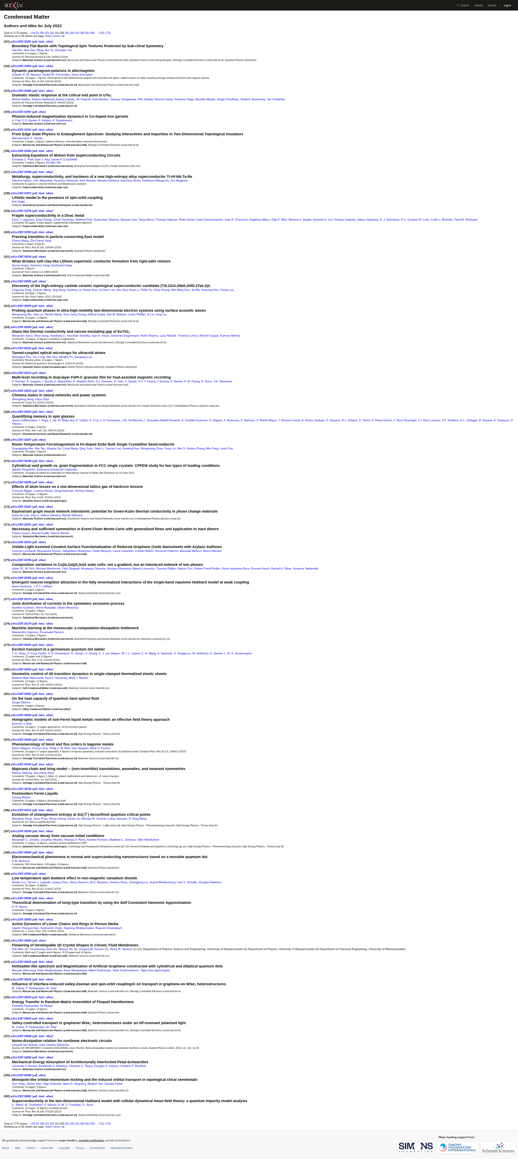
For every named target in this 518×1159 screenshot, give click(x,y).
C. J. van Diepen (109, 653)
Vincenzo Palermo (166, 550)
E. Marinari (248, 420)
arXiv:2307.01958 (21, 172)
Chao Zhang (162, 289)
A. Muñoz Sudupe (313, 420)
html (41, 41)
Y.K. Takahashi (222, 381)
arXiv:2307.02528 (21, 739)
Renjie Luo (19, 882)
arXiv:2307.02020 (21, 281)
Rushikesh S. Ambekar (53, 1065)
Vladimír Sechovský (252, 99)
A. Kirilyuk (44, 120)
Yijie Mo (17, 50)
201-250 (69, 32)
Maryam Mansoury (24, 970)
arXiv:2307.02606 (21, 940)
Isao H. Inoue (100, 335)
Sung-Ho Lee (20, 515)
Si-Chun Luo (107, 289)
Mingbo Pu (66, 356)
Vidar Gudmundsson (126, 970)
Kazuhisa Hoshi (130, 180)
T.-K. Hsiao (19, 653)
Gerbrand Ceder (61, 265)
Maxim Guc (185, 568)
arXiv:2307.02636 (21, 979)
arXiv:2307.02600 (21, 919)
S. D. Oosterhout (58, 653)
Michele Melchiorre (48, 568)
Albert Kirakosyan (99, 970)
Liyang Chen (60, 882)
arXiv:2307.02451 (21, 693)
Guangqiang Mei (22, 448)
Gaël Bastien (100, 99)
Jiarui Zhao (40, 818)
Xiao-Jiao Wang (33, 50)
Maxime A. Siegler (300, 219)
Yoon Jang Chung (74, 314)
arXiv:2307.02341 (21, 524)
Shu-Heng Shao (44, 772)
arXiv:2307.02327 (21, 506)
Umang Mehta (21, 797)
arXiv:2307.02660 (21, 1057)
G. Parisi (364, 420)
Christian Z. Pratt (23, 159)
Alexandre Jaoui (22, 335)
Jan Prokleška (276, 99)
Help (17, 1148)
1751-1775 (105, 32)
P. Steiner (177, 381)
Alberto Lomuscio (143, 568)
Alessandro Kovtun (49, 550)
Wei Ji (181, 448)
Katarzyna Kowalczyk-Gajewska (57, 469)
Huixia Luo (227, 289)
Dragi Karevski (64, 490)
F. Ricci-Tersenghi (405, 420)
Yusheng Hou (210, 289)
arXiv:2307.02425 (21, 669)
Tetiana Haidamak (43, 99)
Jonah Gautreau (63, 219)
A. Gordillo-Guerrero (195, 420)
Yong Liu (170, 448)
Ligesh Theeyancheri (25, 928)
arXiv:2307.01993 (21, 232)
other (49, 41)
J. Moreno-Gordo (289, 420)
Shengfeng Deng (23, 399)
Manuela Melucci (191, 550)
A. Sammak (164, 653)
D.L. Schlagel (468, 420)
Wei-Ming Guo (180, 289)
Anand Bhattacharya (163, 882)
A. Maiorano (231, 420)
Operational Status (121, 1148)
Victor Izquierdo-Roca (235, 568)
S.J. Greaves (104, 381)
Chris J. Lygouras (23, 219)
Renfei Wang (53, 314)
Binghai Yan (95, 1083)
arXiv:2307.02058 (21, 327)
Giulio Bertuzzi (102, 550)
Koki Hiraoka (88, 180)
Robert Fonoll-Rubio (207, 568)
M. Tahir (51, 988)
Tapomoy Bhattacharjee (79, 928)
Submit (478, 5)
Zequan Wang (42, 289)
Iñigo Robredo (52, 1083)
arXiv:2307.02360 (21, 577)
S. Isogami (33, 381)
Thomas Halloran (166, 219)
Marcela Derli (20, 138)
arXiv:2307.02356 (21, 560)
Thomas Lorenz (188, 335)
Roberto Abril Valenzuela (27, 677)
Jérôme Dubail (84, 490)
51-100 (40, 32)
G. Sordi (87, 1104)
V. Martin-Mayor (266, 420)
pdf (35, 41)
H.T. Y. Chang (147, 381)
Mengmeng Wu (22, 314)
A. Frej (16, 120)
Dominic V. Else (22, 723)
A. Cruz (94, 420)
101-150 (49, 32)
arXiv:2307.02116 (21, 348)
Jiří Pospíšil (83, 99)
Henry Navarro (79, 882)
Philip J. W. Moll (60, 748)
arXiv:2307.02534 (21, 764)
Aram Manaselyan (75, 970)
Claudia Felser (113, 1083)
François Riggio (22, 490)
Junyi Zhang (44, 219)
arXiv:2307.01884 (21, 90)
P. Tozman (18, 381)
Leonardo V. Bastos (24, 1065)
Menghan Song (22, 818)
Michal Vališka (21, 99)
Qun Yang (18, 1083)
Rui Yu (49, 50)
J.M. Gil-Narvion (132, 420)
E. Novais (37, 138)
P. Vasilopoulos (35, 988)
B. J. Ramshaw (389, 219)
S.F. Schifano (450, 420)
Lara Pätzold (168, 335)
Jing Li (35, 515)
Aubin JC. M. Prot (23, 568)
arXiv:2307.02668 (21, 1075)
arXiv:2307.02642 (21, 1018)
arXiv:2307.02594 (21, 873)
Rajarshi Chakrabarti (109, 928)
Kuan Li (134, 289)
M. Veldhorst (200, 653)
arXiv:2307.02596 (21, 898)
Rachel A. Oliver (281, 568)
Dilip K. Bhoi (279, 219)
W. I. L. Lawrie (131, 653)
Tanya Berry (146, 219)
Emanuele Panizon (52, 632)
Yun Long (39, 356)
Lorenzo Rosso (43, 490)
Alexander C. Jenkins (25, 839)
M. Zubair (18, 988)
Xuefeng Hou (130, 448)
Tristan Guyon (21, 533)
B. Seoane (485, 420)
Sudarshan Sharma (106, 219)
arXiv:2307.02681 (21, 1096)
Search (465, 5)
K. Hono (207, 381)
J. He (53, 420)
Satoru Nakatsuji (367, 219)
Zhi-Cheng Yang (40, 240)
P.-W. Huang (192, 381)
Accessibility (97, 1148)
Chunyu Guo (40, 748)
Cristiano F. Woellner (133, 1065)
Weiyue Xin (65, 949)
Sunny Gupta (20, 265)
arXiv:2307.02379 (21, 623)
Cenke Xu (73, 818)
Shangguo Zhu (21, 356)
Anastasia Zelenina (93, 568)
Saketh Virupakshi (23, 469)
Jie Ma (195, 289)
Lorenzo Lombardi (23, 550)
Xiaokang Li (57, 335)
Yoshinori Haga (184, 99)
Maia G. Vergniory (74, 1083)
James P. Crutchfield (64, 159)
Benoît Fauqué (209, 335)
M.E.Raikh (18, 201)
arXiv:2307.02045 (21, 305)
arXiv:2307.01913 (21, 129)
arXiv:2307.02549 (21, 831)
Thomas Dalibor (166, 568)
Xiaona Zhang (196, 448)
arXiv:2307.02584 (21, 852)
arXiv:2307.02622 (21, 961)
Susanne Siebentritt (305, 568)
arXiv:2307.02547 (21, 810)
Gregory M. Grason (91, 949)
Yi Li (403, 219)
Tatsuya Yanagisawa (123, 99)
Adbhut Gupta (96, 314)
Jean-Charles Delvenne (54, 1044)
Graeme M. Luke (418, 219)
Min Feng (212, 448)
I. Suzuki (47, 381)
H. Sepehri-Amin (83, 381)
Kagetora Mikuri (260, 219)
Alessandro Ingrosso (25, 632)
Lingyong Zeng (21, 289)
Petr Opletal (145, 99)
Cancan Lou (113, 448)
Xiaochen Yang (40, 265)
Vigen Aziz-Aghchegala (155, 970)
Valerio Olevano (50, 515)
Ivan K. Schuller (187, 882)
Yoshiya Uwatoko (345, 219)
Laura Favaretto (123, 550)
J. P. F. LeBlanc (43, 586)
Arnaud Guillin (40, 533)
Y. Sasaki (131, 381)
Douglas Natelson (210, 882)
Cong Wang (70, 448)
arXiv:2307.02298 (21, 482)
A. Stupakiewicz (62, 120)
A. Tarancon (501, 420)
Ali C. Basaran (99, 882)
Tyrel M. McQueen (466, 219)
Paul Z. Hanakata (56, 677)
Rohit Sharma (149, 335)
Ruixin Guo (90, 289)
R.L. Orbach (349, 420)
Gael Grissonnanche (209, 219)
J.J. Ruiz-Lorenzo (429, 420)
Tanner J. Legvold (38, 882)
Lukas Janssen (117, 818)
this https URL (53, 162)
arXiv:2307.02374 (21, 599)
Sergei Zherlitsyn (228, 99)
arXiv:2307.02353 (21, 542)
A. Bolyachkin (62, 381)
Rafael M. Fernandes (56, 74)
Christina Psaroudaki (25, 1005)
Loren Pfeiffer (136, 314)
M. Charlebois (34, 1104)
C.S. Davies (29, 120)
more (57, 35)
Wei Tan (40, 448)
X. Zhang (91, 653)
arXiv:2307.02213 (21, 372)
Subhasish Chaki (51, 928)
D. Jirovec (77, 653)
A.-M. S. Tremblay (69, 1104)
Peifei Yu (146, 289)
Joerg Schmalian (82, 74)
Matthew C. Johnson (122, 839)
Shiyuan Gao (128, 219)
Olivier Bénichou (67, 607)
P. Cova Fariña (37, 653)
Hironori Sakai (164, 99)
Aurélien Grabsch (23, 607)
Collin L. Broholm (442, 219)
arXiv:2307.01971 (21, 193)
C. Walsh (17, 1104)
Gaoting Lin (74, 289)
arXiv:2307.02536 (21, 788)
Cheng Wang (20, 240)
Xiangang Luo (83, 356)
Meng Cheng (57, 818)
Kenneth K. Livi (322, 219)
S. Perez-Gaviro (382, 420)
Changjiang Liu (138, 882)
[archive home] (13, 5)
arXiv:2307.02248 (21, 461)
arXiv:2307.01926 (21, 150)
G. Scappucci (182, 653)
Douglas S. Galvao (106, 1065)
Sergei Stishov (21, 702)
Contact (30, 1148)
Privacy (80, 1148)
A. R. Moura (19, 906)
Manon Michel (60, 533)
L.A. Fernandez (110, 420)
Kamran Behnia (230, 335)
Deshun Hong (118, 882)
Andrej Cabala (65, 99)
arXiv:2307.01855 (21, 66)
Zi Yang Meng (137, 818)
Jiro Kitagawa (179, 180)
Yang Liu (161, 314)
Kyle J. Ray (42, 159)
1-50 (32, 32)
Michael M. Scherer (94, 818)
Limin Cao (226, 448)
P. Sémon (50, 1104)
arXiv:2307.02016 (21, 256)
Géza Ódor (42, 399)
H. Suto (118, 381)
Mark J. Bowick (78, 677)
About (5, 1148)
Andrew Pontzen (97, 839)
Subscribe (47, 1148)
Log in (507, 5)
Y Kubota (163, 381)
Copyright (64, 1148)
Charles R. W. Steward (26, 74)
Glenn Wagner (21, 748)
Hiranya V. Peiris (74, 839)
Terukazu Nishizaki (66, 180)
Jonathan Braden (52, 839)
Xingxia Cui (54, 448)
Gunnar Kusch (260, 568)
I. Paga (43, 420)
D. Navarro (333, 420)
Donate (492, 5)
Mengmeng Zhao (152, 448)
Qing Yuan (86, 448)
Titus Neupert (79, 748)
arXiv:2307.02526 (21, 715)
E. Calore (82, 420)
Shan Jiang (41, 335)
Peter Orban (187, 219)
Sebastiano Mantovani (77, 550)
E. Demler (216, 653)
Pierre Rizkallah (46, 607)
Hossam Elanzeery (119, 568)
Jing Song (58, 289)
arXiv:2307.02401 (21, 644)
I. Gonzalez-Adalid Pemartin (162, 420)
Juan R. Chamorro (236, 219)
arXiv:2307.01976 (21, 210)
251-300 (79, 32)
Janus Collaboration (24, 420)
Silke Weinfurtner (148, 839)
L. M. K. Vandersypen (238, 653)
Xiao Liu (38, 314)
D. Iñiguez (215, 420)
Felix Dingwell (71, 568)
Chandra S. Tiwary (80, 1065)
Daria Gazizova (22, 586)
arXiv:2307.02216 (21, 390)
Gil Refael (46, 1005)
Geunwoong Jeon (41, 949)
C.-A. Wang (148, 653)
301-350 (89, 32)
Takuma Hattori (21, 180)
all (63, 35)
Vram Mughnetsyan (49, 970)
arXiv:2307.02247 (21, 439)
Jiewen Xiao (34, 1083)
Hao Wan (18, 949)
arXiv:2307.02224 (21, 411)
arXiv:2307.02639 (21, 997)
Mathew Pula (84, 219)
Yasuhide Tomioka (78, 335)
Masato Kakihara (108, 180)
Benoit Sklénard (72, 515)
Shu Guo (122, 289)
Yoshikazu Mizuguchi (155, 180)
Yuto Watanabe (42, 180)
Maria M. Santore (121, 949)
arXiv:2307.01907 (21, 111)
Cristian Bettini (144, 550)
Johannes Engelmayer (124, 335)
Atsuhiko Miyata (205, 99)
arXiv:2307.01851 (21, 41)
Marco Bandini (212, 550)
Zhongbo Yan (63, 50)
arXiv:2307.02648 (21, 1036)
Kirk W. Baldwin (116, 314)
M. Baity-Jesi (66, 420)
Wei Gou (51, 356)
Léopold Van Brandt (24, 1044)
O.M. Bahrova (21, 861)
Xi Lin (150, 314)
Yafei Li (99, 448)
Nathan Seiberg (22, 772)
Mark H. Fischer (100, 748)
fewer (48, 35)
